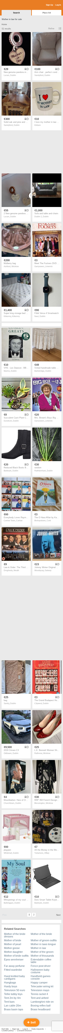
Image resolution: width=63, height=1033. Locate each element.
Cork (49, 520)
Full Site (5, 1029)
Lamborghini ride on (42, 1001)
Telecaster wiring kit (42, 986)
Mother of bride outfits (16, 955)
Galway (48, 570)
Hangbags (10, 982)
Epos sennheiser (13, 959)
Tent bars (9, 1001)
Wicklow (15, 266)
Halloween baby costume (40, 971)
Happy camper (39, 982)
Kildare (37, 125)
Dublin (13, 75)
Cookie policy (8, 1030)
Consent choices (24, 1030)
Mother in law (38, 948)
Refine (51, 28)
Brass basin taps (13, 1009)
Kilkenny (16, 316)
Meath (16, 570)
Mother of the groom (42, 952)
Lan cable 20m (12, 1005)
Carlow (19, 520)
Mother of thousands (42, 955)
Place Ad (46, 13)
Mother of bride (12, 940)
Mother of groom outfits (44, 940)
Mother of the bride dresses (14, 935)
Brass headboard (40, 1009)
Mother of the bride (41, 934)
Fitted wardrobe (13, 969)
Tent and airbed (39, 998)
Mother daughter (13, 952)
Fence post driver (41, 966)
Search (16, 13)
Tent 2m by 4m (12, 998)
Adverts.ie (14, 5)
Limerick (48, 266)
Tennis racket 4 (39, 994)
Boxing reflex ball (41, 1005)
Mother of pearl (12, 944)
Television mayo (40, 990)
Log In (58, 5)
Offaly (46, 853)
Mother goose (12, 948)
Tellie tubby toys (13, 994)
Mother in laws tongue (43, 944)
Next (58, 915)
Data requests (38, 1029)
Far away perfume (14, 966)
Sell (33, 1022)
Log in (25, 1029)
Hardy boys (10, 986)
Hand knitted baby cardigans (14, 977)
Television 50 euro (14, 990)
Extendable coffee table (41, 960)
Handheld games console (40, 977)
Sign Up (49, 5)
